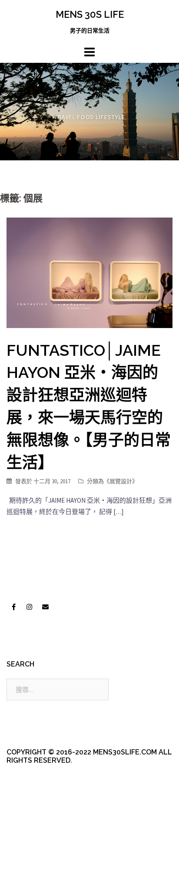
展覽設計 (120, 481)
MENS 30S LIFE (90, 14)
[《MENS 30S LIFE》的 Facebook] (13, 607)
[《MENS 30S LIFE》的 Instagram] (29, 607)
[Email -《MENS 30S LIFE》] (45, 607)
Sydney (31, 867)
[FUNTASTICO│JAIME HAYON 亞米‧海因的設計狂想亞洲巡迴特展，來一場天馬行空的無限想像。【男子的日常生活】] (89, 272)
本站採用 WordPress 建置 (42, 852)
